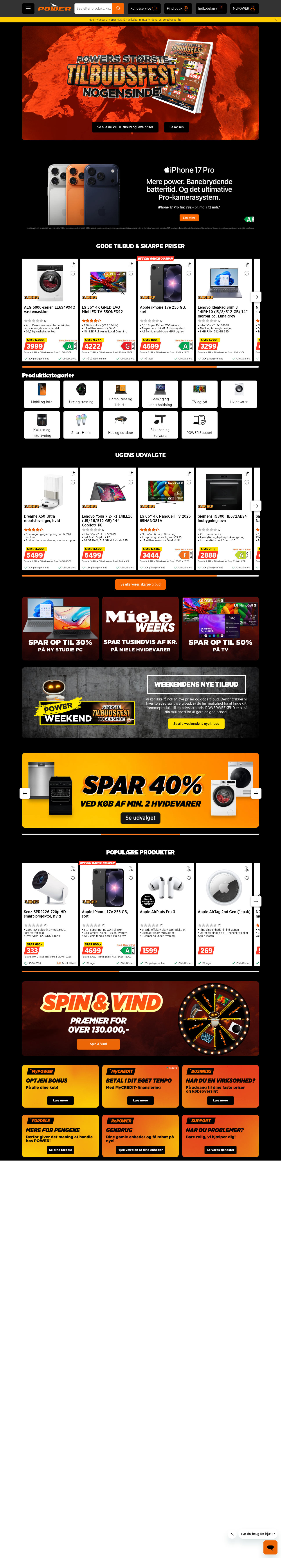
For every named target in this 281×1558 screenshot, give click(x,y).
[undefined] (140, 790)
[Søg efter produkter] (118, 8)
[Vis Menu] (28, 8)
